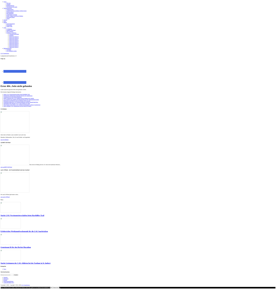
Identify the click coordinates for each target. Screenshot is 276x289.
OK (51, 287)
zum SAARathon (4, 139)
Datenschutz (56, 287)
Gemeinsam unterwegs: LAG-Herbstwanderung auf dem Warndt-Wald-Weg (20, 102)
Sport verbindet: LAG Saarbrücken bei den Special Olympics (17, 106)
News (4, 269)
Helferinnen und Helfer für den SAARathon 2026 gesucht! (16, 101)
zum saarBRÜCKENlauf (6, 167)
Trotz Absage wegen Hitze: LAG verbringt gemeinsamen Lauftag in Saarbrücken (21, 104)
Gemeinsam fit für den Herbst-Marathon (12, 97)
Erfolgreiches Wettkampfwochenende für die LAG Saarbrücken (17, 95)
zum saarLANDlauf (5, 197)
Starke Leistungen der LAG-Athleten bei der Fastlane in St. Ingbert (18, 98)
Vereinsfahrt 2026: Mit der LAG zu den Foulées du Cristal (16, 103)
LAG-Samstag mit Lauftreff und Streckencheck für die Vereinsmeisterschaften (21, 99)
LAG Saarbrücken (5, 53)
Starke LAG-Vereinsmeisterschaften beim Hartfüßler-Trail (16, 94)
